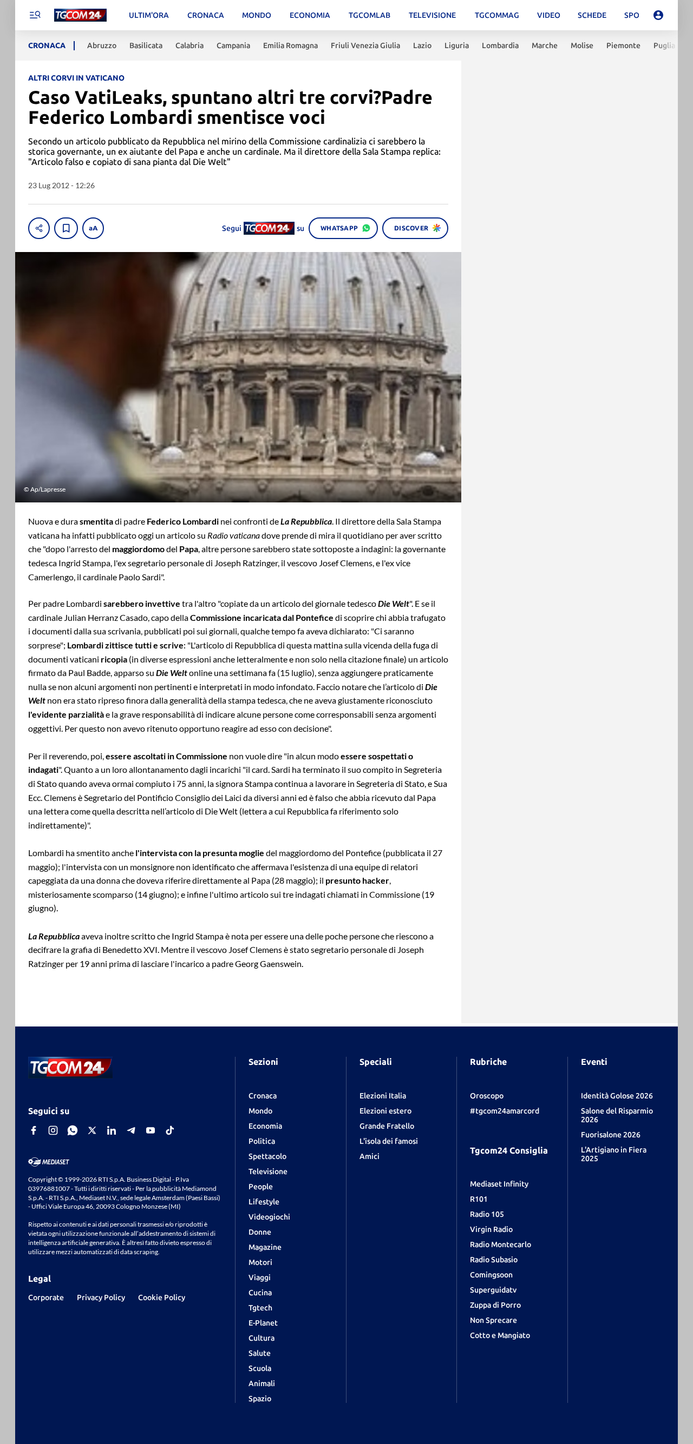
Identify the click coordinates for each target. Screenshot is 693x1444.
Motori (260, 1262)
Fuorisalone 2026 (610, 1134)
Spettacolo (267, 1156)
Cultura (261, 1338)
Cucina (260, 1292)
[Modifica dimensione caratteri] (93, 228)
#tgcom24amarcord (504, 1111)
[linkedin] (111, 1130)
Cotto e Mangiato (500, 1335)
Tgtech (260, 1307)
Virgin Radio (491, 1229)
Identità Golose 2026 (617, 1095)
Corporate (46, 1297)
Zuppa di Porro (495, 1305)
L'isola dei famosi (388, 1141)
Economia (265, 1126)
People (261, 1186)
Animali (262, 1383)
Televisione (268, 1171)
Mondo (260, 1111)
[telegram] (131, 1130)
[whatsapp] (72, 1130)
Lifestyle (264, 1201)
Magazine (265, 1247)
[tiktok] (170, 1130)
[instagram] (53, 1130)
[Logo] (80, 15)
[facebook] (33, 1130)
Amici (369, 1156)
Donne (260, 1232)
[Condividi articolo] (39, 228)
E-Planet (263, 1323)
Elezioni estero (385, 1111)
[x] (92, 1130)
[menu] (34, 15)
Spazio (260, 1398)
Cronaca (263, 1095)
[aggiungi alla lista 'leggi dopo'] (66, 228)
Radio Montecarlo (500, 1244)
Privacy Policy (101, 1297)
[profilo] (658, 15)
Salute (260, 1353)
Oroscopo (487, 1095)
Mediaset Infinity (499, 1184)
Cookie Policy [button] (161, 1297)
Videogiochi (269, 1217)
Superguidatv (493, 1290)
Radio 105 (487, 1214)
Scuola (260, 1368)
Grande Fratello (386, 1126)
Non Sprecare (493, 1320)
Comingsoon (491, 1274)
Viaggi (260, 1277)
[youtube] (150, 1130)
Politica (262, 1141)
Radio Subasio (494, 1259)
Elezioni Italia (382, 1095)
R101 (479, 1199)
